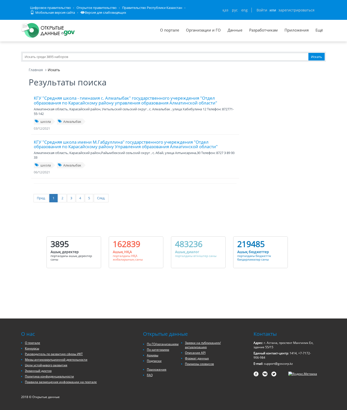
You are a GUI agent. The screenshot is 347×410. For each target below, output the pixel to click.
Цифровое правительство (50, 7)
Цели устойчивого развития (46, 365)
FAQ (150, 375)
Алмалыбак (72, 121)
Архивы (152, 355)
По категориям (158, 349)
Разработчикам (263, 30)
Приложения (297, 30)
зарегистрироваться (296, 10)
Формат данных (197, 358)
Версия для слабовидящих (105, 12)
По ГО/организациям (163, 344)
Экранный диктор (38, 371)
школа (45, 121)
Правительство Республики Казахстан (152, 7)
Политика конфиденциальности (49, 376)
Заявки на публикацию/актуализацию (203, 345)
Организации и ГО (203, 30)
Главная (36, 69)
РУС (235, 10)
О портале (169, 30)
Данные (235, 30)
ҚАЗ (225, 10)
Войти (262, 10)
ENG (244, 10)
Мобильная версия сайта (55, 12)
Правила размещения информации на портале (61, 382)
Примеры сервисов (199, 364)
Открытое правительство (96, 7)
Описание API (195, 353)
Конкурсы (32, 348)
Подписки (154, 361)
